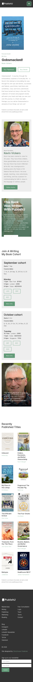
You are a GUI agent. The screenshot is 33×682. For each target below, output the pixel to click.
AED (7, 297)
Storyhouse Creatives (20, 651)
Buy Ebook (23, 69)
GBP (16, 291)
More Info (9, 304)
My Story (4, 56)
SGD (7, 349)
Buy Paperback (9, 69)
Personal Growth (6, 54)
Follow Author (10, 187)
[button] (29, 3)
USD (7, 291)
